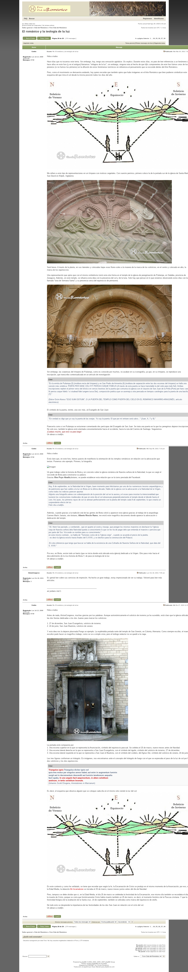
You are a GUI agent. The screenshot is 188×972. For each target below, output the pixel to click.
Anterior (146, 38)
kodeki (104, 963)
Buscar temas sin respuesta (31, 25)
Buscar (32, 18)
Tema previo (129, 43)
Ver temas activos (48, 25)
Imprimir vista (28, 43)
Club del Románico (41, 27)
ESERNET (90, 965)
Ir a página (139, 38)
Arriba (25, 443)
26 (159, 38)
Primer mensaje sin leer (144, 43)
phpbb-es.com (109, 967)
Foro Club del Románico (58, 27)
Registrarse (147, 18)
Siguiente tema (159, 43)
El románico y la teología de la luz (46, 31)
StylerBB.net (96, 963)
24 (154, 38)
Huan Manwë (96, 967)
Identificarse (159, 18)
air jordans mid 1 (54, 591)
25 (156, 38)
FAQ (25, 18)
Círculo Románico (103, 965)
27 (162, 38)
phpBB (84, 962)
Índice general (27, 27)
